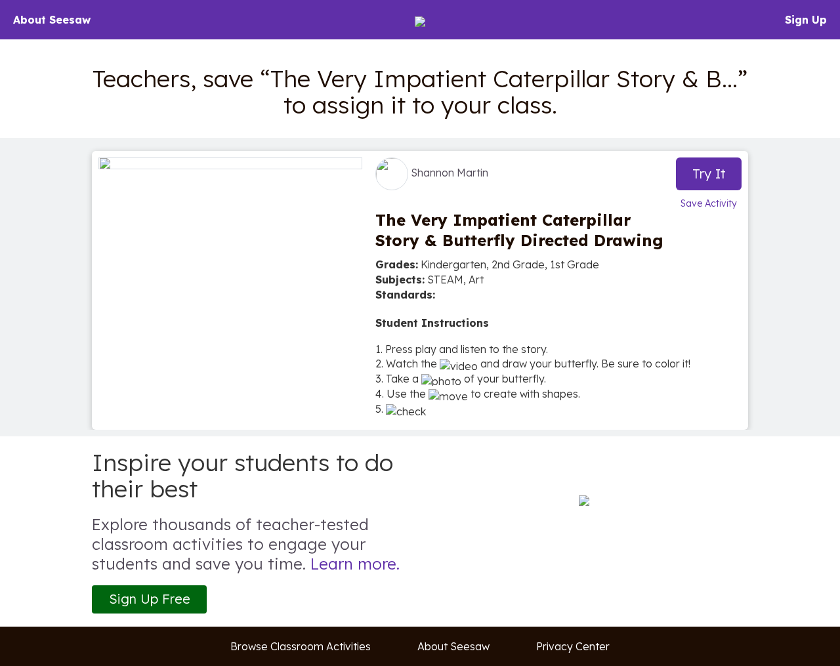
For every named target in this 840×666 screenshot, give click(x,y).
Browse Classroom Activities (300, 646)
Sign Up (806, 19)
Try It (709, 173)
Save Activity (709, 203)
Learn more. (355, 563)
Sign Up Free (149, 599)
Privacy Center (573, 646)
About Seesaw (52, 19)
